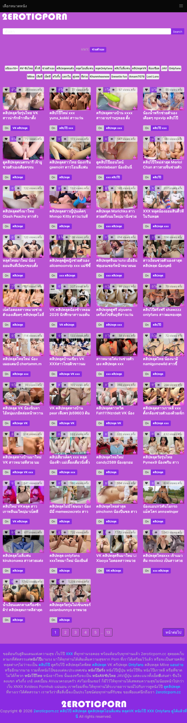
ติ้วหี (37, 68)
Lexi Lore (153, 76)
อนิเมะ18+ (11, 68)
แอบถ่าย (176, 664)
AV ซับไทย (26, 68)
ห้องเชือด (153, 68)
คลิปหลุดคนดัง (65, 68)
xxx (70, 128)
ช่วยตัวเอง (48, 68)
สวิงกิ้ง (56, 76)
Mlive (30, 76)
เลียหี (39, 76)
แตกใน (66, 76)
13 (108, 632)
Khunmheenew (99, 76)
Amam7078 (137, 76)
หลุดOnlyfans (103, 68)
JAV (164, 68)
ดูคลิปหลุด (172, 686)
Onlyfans (175, 68)
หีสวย (84, 76)
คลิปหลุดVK (139, 68)
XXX (69, 653)
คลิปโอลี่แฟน (122, 68)
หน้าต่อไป (173, 632)
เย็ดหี (47, 76)
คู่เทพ (76, 76)
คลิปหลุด (22, 128)
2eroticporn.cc (168, 692)
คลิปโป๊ (63, 128)
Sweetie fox (119, 76)
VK (14, 128)
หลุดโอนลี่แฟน (84, 68)
